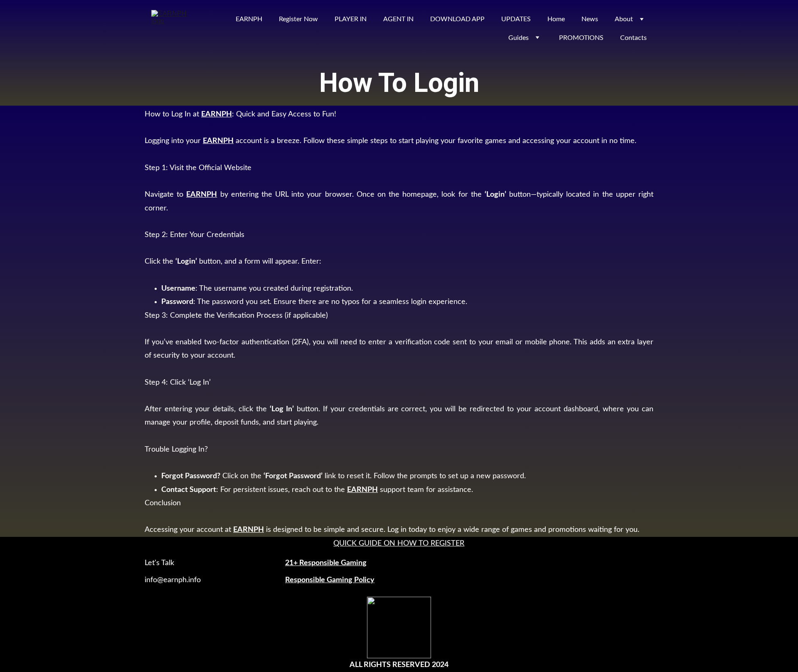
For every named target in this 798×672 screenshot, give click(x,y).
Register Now (298, 19)
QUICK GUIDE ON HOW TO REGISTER (398, 543)
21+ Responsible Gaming (326, 563)
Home (556, 19)
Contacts (633, 38)
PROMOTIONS (581, 38)
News (589, 19)
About (624, 19)
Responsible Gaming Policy (329, 580)
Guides (518, 38)
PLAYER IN (351, 19)
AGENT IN (398, 19)
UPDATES (516, 19)
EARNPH (249, 19)
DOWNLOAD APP (457, 19)
